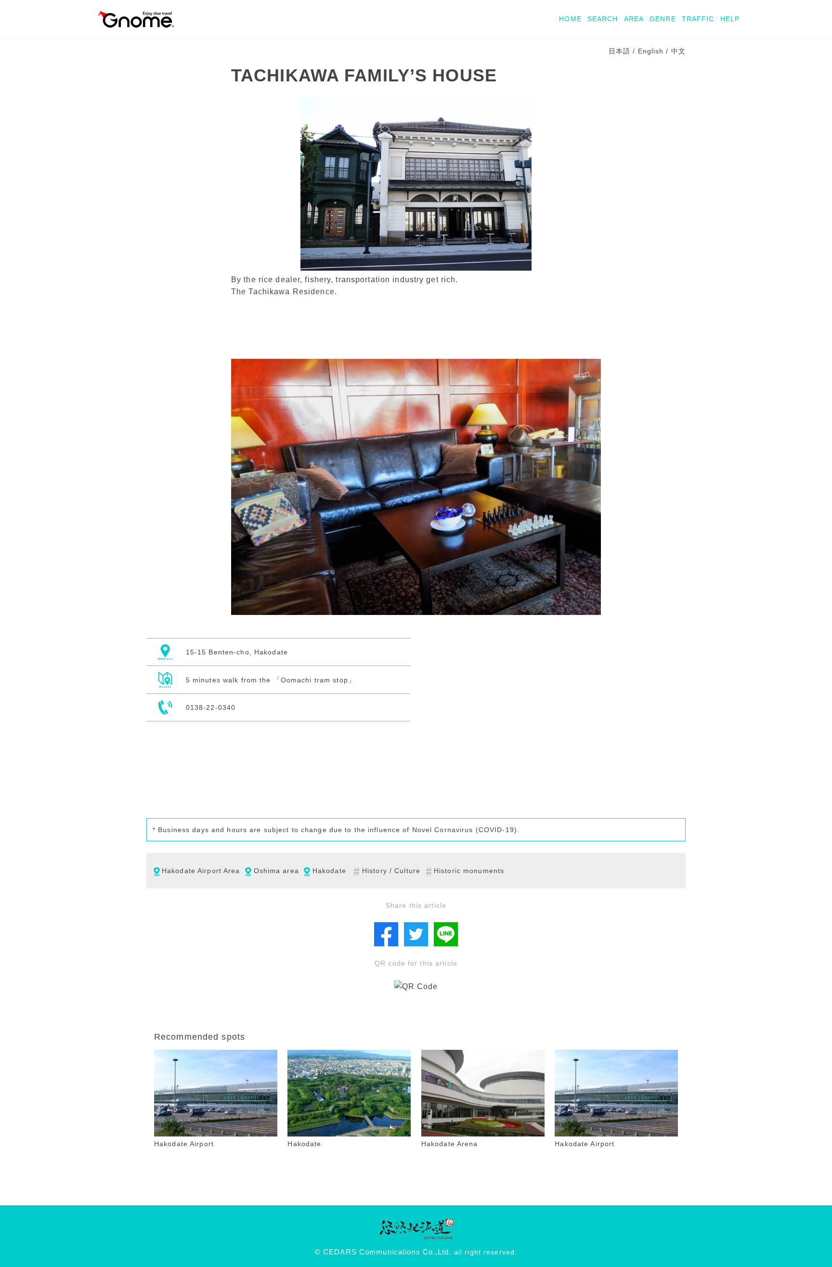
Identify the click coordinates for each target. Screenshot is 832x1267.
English (651, 51)
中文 (678, 51)
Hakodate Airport (184, 1144)
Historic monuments (469, 871)
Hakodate (329, 871)
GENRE (663, 19)
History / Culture (391, 871)
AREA (634, 19)
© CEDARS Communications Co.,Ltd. (383, 1252)
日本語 (619, 51)
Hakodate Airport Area (201, 871)
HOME (570, 19)
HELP (730, 19)
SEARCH (602, 19)
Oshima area (276, 871)
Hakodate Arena (449, 1144)
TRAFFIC (698, 19)
